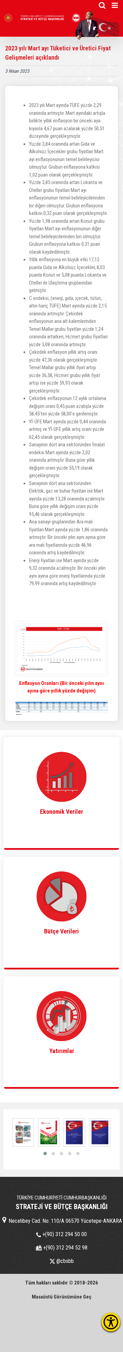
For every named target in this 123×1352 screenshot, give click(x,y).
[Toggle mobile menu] (115, 5)
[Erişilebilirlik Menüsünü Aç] (110, 1322)
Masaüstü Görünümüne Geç (62, 1297)
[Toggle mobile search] (102, 5)
